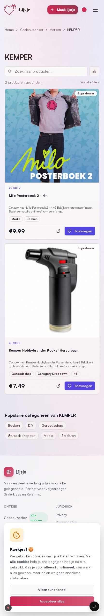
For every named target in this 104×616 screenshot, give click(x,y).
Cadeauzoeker (31, 30)
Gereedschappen (22, 435)
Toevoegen (83, 231)
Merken (55, 30)
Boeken (14, 425)
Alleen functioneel (52, 590)
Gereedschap (52, 425)
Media (48, 435)
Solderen (68, 435)
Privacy (61, 515)
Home (9, 30)
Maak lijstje (66, 9)
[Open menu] (95, 9)
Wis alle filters (90, 82)
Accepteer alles (52, 601)
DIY (30, 425)
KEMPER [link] (73, 30)
